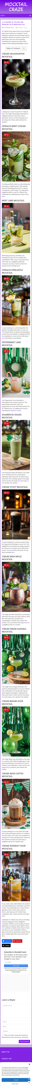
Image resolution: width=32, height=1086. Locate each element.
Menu (3, 15)
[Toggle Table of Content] (23, 48)
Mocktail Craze (16, 6)
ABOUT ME (5, 1052)
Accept (16, 1080)
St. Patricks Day (9, 27)
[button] (29, 1064)
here (26, 118)
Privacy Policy (15, 1083)
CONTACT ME (6, 1059)
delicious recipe (16, 410)
